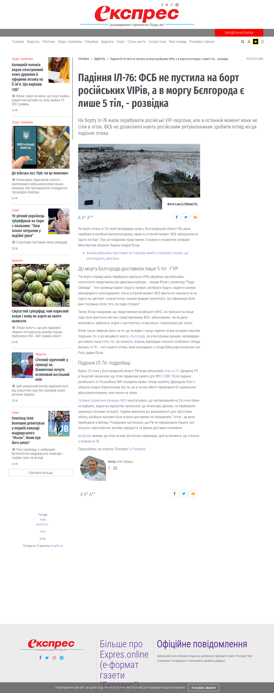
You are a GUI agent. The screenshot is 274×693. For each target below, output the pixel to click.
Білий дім (84, 436)
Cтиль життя (137, 42)
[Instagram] (171, 5)
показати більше (41, 473)
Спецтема (91, 42)
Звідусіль (33, 42)
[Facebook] (162, 5)
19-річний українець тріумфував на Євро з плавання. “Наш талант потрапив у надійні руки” (28, 225)
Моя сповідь (178, 42)
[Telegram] (177, 5)
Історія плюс (157, 42)
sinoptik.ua (56, 545)
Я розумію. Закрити (204, 687)
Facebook (139, 449)
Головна (18, 42)
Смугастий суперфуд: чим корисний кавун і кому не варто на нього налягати (40, 316)
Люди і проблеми (70, 42)
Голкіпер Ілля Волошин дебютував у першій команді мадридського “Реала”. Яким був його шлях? (28, 430)
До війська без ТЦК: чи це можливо (40, 173)
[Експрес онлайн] (137, 15)
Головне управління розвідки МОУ (102, 400)
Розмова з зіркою (201, 42)
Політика (48, 42)
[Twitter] (166, 5)
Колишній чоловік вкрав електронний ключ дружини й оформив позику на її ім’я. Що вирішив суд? (27, 77)
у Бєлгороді (137, 336)
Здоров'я (107, 42)
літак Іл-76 (171, 371)
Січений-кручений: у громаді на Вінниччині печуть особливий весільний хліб (52, 369)
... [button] (221, 42)
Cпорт (120, 42)
